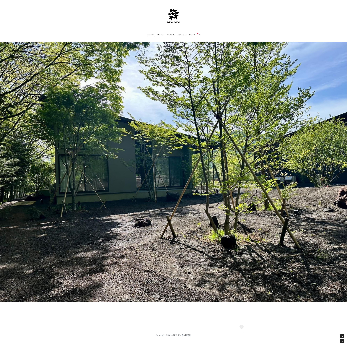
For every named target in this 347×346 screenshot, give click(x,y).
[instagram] (242, 327)
